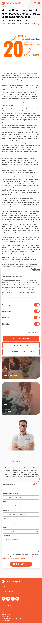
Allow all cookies (21, 339)
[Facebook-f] (8, 599)
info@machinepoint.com (9, 586)
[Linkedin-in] (4, 599)
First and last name (9, 485)
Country (5, 527)
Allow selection (21, 345)
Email (5, 502)
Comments (6, 536)
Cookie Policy (6, 620)
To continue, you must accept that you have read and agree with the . (21, 557)
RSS (3, 612)
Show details (31, 332)
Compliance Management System (12, 618)
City (4, 519)
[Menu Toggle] (35, 3)
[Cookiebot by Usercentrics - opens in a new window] (31, 269)
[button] (39, 3)
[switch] (37, 311)
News (4, 24)
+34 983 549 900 (7, 591)
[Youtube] (17, 599)
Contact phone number (10, 493)
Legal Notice (5, 616)
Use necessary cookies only (21, 352)
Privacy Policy (6, 614)
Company (6, 510)
